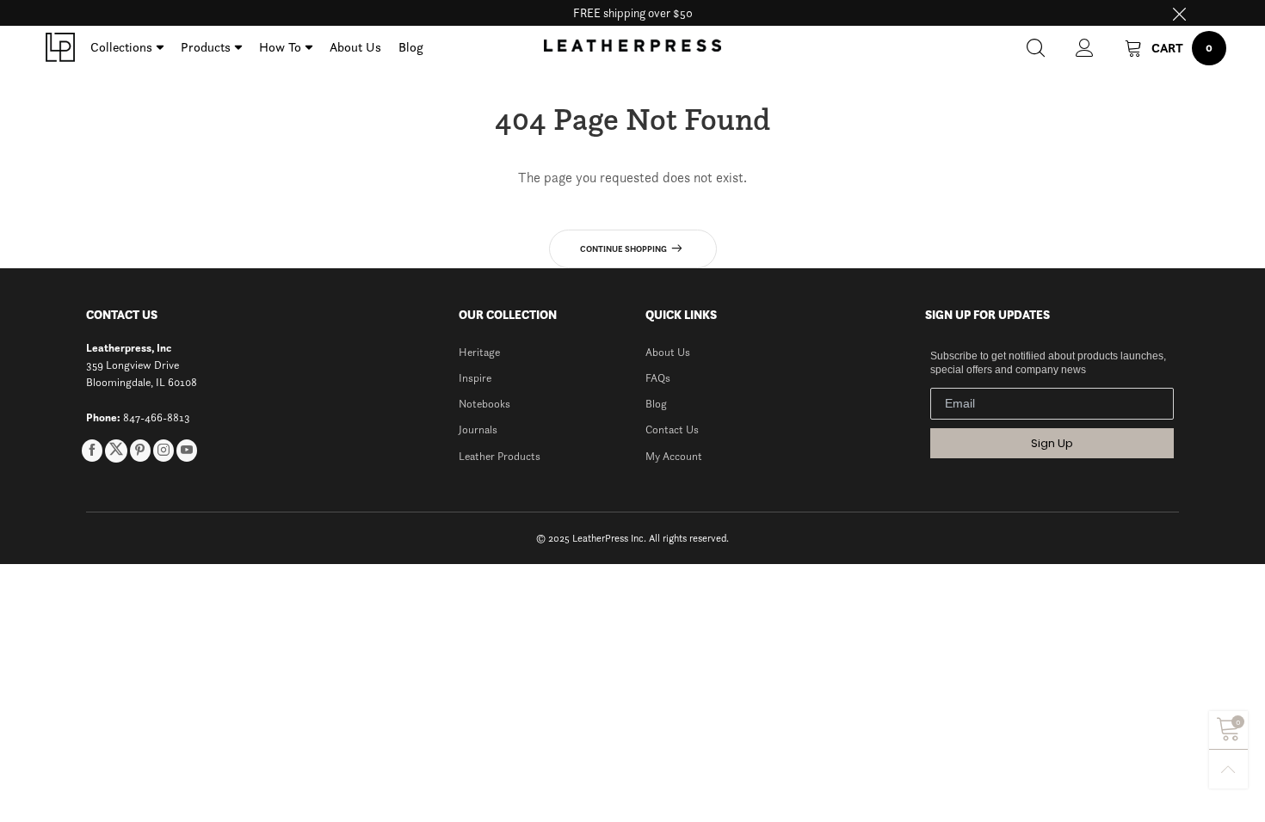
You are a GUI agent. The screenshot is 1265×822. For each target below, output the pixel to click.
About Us (355, 47)
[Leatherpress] (60, 47)
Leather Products (499, 456)
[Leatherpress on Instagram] (163, 450)
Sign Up (1052, 443)
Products (206, 47)
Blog (410, 47)
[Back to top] (1228, 769)
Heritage (479, 352)
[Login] (1084, 48)
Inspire (475, 378)
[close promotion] (1179, 13)
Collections (121, 47)
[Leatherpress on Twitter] (116, 451)
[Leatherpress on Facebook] (92, 450)
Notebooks (484, 403)
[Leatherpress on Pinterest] (140, 450)
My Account (673, 456)
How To (280, 47)
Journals (478, 429)
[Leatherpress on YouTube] (186, 450)
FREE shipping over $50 (633, 13)
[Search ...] (1035, 48)
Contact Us (672, 429)
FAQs (657, 378)
